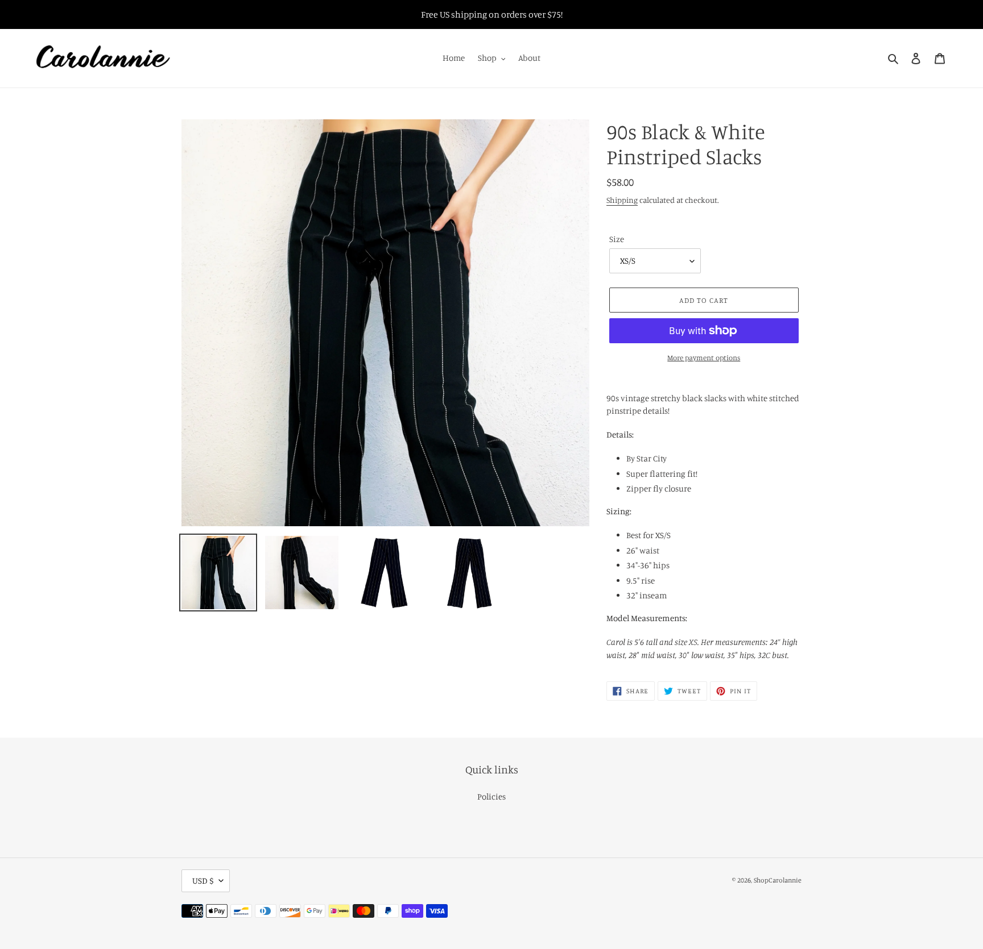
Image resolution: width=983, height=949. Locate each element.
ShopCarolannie (778, 880)
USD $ (202, 880)
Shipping (622, 200)
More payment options (703, 357)
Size (616, 239)
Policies (491, 796)
